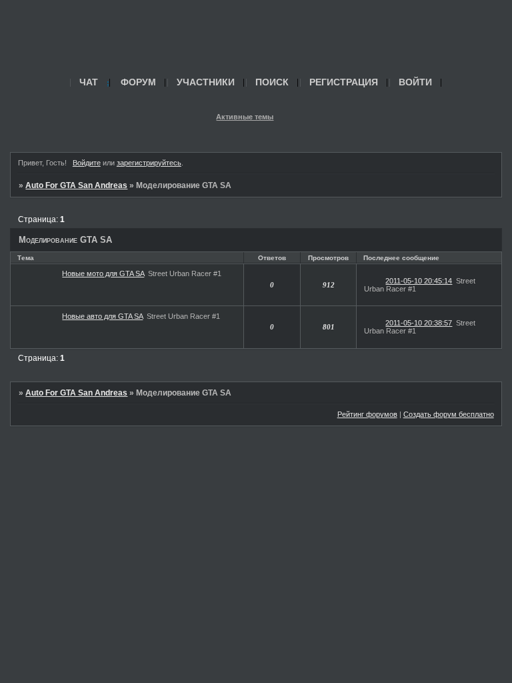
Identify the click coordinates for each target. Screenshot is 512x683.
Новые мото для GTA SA (103, 273)
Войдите (87, 163)
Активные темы (244, 117)
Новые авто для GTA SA (102, 316)
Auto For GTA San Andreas (76, 185)
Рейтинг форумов (367, 414)
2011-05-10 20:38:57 (418, 323)
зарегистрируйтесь (149, 163)
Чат (88, 82)
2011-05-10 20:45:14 (418, 281)
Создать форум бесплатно (448, 414)
